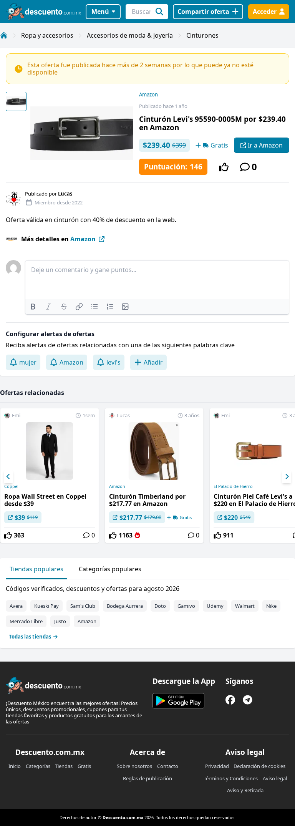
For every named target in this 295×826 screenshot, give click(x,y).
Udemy (215, 605)
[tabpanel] (147, 610)
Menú (100, 11)
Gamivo (186, 605)
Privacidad (217, 766)
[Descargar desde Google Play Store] (178, 700)
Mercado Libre (26, 621)
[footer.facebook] (230, 700)
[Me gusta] (224, 167)
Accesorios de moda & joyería (130, 35)
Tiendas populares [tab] (36, 569)
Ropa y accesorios (47, 35)
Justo (60, 621)
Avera (16, 605)
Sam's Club (82, 605)
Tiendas (64, 766)
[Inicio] (4, 35)
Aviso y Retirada (245, 790)
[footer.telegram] (247, 700)
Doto (160, 605)
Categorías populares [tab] (110, 569)
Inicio (14, 766)
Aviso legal (275, 778)
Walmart (245, 605)
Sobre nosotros (134, 766)
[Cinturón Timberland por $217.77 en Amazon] (154, 475)
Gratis (84, 766)
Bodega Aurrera (125, 605)
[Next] (286, 476)
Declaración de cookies (259, 766)
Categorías (38, 766)
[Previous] (8, 476)
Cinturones (202, 35)
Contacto (167, 766)
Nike (271, 605)
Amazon (148, 94)
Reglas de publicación (147, 778)
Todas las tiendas (30, 636)
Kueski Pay (46, 605)
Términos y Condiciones (231, 778)
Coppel (11, 486)
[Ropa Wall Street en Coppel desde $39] (49, 475)
